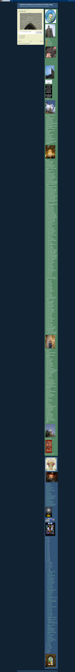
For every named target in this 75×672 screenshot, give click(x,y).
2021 (47, 545)
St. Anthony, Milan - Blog (50, 228)
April (48, 644)
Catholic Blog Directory (50, 363)
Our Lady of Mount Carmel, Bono (51, 200)
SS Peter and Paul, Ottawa (50, 218)
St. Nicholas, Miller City (50, 306)
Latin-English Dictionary (50, 382)
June (48, 570)
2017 (47, 550)
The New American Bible (50, 117)
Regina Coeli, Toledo (49, 206)
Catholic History (48, 367)
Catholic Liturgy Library (50, 368)
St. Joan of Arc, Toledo (50, 248)
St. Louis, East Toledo (50, 638)
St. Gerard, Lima (49, 241)
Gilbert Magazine (49, 375)
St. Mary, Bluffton (50, 614)
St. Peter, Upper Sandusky (50, 318)
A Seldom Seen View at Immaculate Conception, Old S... (52, 622)
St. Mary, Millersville (49, 287)
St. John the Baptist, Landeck (51, 252)
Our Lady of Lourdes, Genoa (50, 194)
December (49, 562)
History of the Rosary (49, 379)
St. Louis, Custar (49, 275)
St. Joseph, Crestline (49, 260)
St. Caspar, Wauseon (49, 233)
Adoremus (47, 351)
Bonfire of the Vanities (49, 487)
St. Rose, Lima (48, 322)
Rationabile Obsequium (50, 501)
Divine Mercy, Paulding (50, 170)
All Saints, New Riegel (49, 161)
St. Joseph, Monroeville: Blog (51, 270)
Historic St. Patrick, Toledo (50, 173)
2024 (47, 541)
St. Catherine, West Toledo (51, 639)
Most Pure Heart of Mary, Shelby (51, 189)
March (48, 645)
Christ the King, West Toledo (51, 601)
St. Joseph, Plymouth (49, 271)
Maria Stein (48, 388)
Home (31, 41)
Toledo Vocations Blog (49, 418)
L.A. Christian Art (49, 494)
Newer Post (20, 41)
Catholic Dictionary (49, 364)
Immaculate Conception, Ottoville (51, 182)
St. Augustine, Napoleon (50, 229)
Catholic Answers (49, 360)
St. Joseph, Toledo (49, 274)
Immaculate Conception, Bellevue (51, 181)
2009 (47, 561)
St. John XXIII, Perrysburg (50, 259)
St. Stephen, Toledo (49, 325)
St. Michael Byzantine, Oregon (51, 297)
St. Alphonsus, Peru (49, 222)
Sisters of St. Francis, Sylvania (51, 214)
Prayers (47, 398)
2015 (47, 553)
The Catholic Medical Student (51, 504)
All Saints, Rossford (49, 162)
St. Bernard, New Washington (51, 230)
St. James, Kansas (49, 245)
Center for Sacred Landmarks (51, 371)
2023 (47, 542)
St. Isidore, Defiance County (50, 244)
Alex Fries (49, 40)
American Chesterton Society (51, 352)
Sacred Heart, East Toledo (51, 600)
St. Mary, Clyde (48, 282)
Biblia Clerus (48, 357)
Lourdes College (49, 627)
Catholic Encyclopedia (49, 365)
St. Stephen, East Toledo (51, 571)
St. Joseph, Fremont (49, 263)
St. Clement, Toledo (49, 237)
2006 (47, 652)
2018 (47, 549)
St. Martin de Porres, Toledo (50, 277)
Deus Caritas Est (49, 135)
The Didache (48, 411)
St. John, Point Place (50, 634)
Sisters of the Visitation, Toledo (51, 215)
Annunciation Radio (49, 164)
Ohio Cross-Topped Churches (51, 391)
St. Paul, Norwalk (49, 313)
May (48, 642)
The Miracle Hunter (49, 413)
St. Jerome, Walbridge (49, 247)
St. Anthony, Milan (49, 226)
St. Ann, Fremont (49, 225)
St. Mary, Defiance (49, 283)
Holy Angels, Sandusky (50, 174)
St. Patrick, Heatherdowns (50, 309)
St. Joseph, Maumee (49, 267)
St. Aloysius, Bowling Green (50, 221)
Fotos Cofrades (48, 493)
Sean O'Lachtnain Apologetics (51, 406)
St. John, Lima (49, 588)
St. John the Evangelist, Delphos (51, 256)
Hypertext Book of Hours (50, 380)
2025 (47, 540)
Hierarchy (47, 378)
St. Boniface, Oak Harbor (50, 232)
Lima (38, 33)
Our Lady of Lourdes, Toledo (50, 197)
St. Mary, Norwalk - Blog (50, 290)
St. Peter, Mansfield (49, 317)
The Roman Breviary (49, 414)
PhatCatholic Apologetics (50, 498)
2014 (47, 554)
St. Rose (40, 33)
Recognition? (47, 98)
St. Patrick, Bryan (49, 307)
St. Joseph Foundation (49, 409)
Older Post (41, 41)
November (49, 563)
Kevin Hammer (49, 44)
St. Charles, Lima (49, 236)
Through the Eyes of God (50, 505)
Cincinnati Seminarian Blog (50, 490)
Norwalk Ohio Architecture (50, 497)
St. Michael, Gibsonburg (51, 575)
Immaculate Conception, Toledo (51, 186)
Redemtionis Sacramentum (50, 138)
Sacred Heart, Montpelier (50, 211)
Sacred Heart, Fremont (49, 210)
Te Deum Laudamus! (49, 502)
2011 (47, 558)
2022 (47, 544)
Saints (47, 402)
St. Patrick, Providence (50, 310)
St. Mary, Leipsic (49, 286)
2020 (47, 546)
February (48, 646)
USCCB (47, 422)
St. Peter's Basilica (49, 139)
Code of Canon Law (49, 124)
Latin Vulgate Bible (49, 119)
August (48, 567)
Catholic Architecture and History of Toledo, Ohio (36, 5)
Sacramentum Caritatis (50, 134)
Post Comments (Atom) (26, 43)
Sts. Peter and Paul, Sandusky (51, 333)
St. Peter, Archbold (49, 314)
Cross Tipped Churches (50, 372)
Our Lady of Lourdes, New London (51, 196)
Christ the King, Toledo (49, 166)
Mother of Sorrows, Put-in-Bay (51, 190)
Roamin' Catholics (49, 399)
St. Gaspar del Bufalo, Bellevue (51, 240)
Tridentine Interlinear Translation (51, 141)
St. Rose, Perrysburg (49, 324)
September (49, 566)
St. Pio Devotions (49, 410)
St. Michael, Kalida (49, 303)
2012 (47, 557)
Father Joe (48, 491)
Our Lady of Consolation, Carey (52, 597)
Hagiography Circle (49, 376)
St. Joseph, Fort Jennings (50, 262)
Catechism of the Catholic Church (51, 123)
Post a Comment (21, 37)
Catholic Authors (48, 361)
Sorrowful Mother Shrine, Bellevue (51, 217)
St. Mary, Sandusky (49, 291)
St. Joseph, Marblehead (50, 266)
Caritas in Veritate (49, 137)
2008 (47, 649)
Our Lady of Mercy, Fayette (50, 198)
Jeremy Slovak (49, 43)
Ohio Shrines (48, 392)
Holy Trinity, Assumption (50, 178)
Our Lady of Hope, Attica (50, 193)
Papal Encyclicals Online (50, 395)
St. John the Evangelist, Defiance (51, 255)
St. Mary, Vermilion (49, 294)
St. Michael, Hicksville (49, 302)
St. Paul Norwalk (49, 572)
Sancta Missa (48, 403)
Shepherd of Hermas (49, 407)
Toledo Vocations (49, 417)
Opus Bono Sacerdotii (49, 394)
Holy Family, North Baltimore (50, 177)
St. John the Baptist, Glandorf (51, 251)
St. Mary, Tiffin (48, 293)
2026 (47, 538)
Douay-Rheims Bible (49, 120)
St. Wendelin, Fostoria (49, 330)
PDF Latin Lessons (49, 396)
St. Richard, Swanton (49, 321)
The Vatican (48, 116)
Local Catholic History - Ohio (50, 383)
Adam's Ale (48, 486)
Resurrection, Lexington (50, 207)
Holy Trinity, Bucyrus (49, 180)
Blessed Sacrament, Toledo (50, 165)
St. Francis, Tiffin (50, 641)
